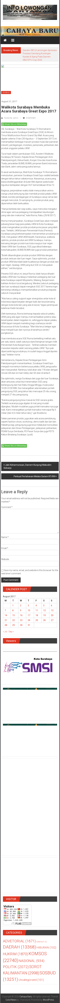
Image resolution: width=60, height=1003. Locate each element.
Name (5, 537)
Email (4, 548)
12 (44, 610)
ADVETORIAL (19, 941)
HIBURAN (46, 947)
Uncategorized (31, 980)
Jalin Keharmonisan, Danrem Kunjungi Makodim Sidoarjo (27, 466)
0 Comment (31, 118)
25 (37, 620)
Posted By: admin (11, 118)
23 (21, 620)
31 (29, 625)
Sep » (11, 631)
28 (6, 625)
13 (52, 610)
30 (21, 625)
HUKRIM (15, 954)
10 (29, 610)
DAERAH (19, 947)
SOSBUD (6, 92)
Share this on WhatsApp (15, 124)
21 (6, 620)
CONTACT (41, 942)
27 (52, 620)
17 (29, 615)
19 (44, 615)
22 (13, 620)
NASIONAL (31, 961)
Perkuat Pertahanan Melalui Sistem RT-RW (34, 476)
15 (13, 615)
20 (52, 615)
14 (6, 615)
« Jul (5, 631)
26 (44, 620)
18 (37, 615)
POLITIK (16, 967)
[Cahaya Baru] (5, 40)
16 (21, 615)
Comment (6, 507)
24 (29, 620)
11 (37, 610)
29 (13, 625)
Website (5, 559)
